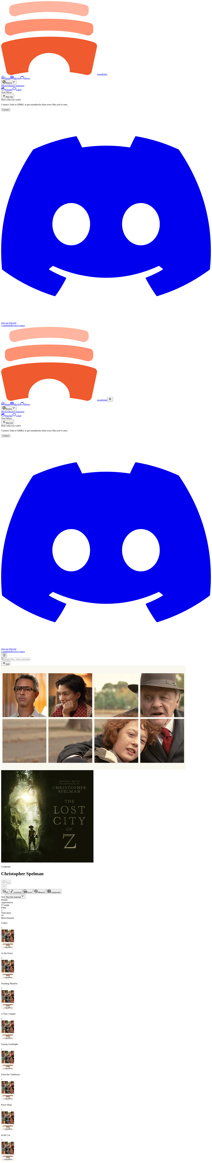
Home (7, 78)
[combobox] (15, 896)
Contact (21, 325)
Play (8, 883)
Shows (27, 78)
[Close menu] (110, 399)
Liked (18, 89)
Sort (11, 897)
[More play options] (4, 886)
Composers (19, 85)
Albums (10, 85)
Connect (5, 110)
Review (14, 325)
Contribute (6, 325)
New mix (9, 97)
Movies (17, 78)
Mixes (4, 85)
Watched (9, 89)
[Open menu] (4, 655)
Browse (9, 83)
